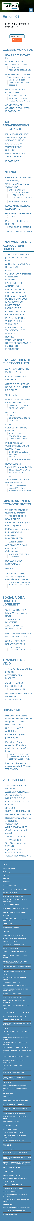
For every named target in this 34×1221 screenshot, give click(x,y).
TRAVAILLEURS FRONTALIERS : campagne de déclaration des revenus (19, 436)
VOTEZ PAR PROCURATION (20, 459)
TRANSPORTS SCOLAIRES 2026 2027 (18, 670)
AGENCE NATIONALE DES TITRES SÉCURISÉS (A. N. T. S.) (20, 584)
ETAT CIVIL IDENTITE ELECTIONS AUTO (18, 361)
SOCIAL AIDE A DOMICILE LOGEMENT (13, 601)
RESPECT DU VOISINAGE (18, 814)
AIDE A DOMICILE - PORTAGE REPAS (14, 627)
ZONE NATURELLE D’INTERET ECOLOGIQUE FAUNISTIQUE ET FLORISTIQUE (18, 344)
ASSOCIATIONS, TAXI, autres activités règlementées (16, 547)
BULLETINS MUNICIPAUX (17, 74)
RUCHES (9, 336)
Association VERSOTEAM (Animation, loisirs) (17, 793)
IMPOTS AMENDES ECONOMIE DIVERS (17, 502)
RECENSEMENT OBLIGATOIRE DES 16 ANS (18, 465)
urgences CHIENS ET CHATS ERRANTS (15, 851)
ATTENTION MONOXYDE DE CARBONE (17, 265)
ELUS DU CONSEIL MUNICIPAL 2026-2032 (16, 63)
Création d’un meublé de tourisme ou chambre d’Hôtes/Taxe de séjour (16, 512)
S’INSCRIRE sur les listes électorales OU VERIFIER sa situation (20, 454)
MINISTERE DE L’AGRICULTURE (13, 307)
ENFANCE (10, 172)
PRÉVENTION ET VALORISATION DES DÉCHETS (15, 330)
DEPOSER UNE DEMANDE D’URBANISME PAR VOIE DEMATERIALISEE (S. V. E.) (19, 756)
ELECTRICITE (12, 161)
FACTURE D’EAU (13, 143)
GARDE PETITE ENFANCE (18, 213)
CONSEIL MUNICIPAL (18, 50)
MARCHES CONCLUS (17, 95)
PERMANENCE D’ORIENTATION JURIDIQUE (20, 648)
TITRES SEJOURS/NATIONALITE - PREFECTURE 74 (18, 479)
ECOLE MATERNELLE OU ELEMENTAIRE (17, 207)
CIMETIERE (11, 394)
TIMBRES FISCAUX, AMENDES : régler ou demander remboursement (17, 576)
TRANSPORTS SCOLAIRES (18, 231)
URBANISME (12, 710)
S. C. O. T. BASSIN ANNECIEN (14, 729)
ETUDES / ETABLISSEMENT (20, 227)
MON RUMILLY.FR (14, 538)
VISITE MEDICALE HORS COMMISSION (19, 555)
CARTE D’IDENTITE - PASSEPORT (15, 378)
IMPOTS (9, 568)
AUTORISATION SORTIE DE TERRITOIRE (17, 370)
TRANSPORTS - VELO (14, 661)
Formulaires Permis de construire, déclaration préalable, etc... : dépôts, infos (16, 746)
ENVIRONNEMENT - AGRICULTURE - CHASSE (17, 245)
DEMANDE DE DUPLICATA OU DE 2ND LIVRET (19, 406)
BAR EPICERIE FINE (15, 798)
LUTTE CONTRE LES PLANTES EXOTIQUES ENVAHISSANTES (16, 298)
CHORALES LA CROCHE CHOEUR (17, 803)
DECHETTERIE (12, 519)
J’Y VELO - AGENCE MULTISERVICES (15, 684)
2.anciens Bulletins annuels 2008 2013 (19, 83)
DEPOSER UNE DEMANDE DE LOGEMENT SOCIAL (18, 635)
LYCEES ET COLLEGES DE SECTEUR (18, 222)
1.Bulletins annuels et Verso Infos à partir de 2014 (19, 78)
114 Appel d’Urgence (14, 541)
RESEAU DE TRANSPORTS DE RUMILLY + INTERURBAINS (18, 696)
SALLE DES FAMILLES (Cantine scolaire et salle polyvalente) (16, 830)
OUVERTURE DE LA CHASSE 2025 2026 (15, 313)
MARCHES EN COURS (18, 98)
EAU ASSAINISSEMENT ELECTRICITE (16, 125)
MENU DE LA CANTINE (18, 201)
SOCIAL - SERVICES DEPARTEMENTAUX (15, 642)
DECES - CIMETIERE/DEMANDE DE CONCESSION (19, 417)
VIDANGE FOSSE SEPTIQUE (13, 148)
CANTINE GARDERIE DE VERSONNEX (17, 185)
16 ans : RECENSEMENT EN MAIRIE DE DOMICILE (20, 471)
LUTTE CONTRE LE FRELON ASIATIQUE (15, 291)
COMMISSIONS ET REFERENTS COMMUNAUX (20, 68)
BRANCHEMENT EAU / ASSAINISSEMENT (16, 155)
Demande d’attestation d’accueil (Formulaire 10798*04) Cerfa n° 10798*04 (20, 487)
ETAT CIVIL (10, 412)
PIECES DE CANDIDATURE (19, 101)
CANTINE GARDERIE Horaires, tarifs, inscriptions (19, 191)
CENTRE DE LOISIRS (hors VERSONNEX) (18, 179)
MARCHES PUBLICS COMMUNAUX (15, 91)
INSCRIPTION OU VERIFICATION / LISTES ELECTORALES (17, 445)
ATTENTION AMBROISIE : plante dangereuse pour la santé (18, 257)
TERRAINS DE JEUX (15, 836)
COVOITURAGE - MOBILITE (13, 677)
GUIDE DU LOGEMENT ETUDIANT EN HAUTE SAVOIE (16, 612)
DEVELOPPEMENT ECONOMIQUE (14, 562)
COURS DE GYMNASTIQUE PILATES (17, 809)
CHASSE (9, 270)
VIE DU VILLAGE (14, 780)
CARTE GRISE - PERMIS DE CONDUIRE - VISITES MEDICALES (17, 387)
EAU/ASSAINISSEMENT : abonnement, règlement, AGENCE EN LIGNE (17, 137)
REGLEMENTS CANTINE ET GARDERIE (22, 196)
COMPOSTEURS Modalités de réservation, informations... (18, 276)
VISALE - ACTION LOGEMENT (13, 621)
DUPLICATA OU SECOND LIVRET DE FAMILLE (17, 401)
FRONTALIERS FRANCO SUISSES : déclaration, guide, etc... (17, 427)
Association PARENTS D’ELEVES (15, 787)
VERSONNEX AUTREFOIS (18, 855)
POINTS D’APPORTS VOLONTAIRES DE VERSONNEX (15, 320)
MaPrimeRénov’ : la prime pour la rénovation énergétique (17, 531)
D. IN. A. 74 (13, 216)
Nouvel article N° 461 (17, 689)
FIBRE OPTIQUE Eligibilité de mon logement (17, 524)
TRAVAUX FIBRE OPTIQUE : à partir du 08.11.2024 (15, 842)
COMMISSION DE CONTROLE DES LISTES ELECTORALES (17, 108)
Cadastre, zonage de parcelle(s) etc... (14, 736)
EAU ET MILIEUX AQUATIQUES (13, 284)
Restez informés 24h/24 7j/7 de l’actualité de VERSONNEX (18, 820)
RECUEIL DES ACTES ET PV (17, 57)
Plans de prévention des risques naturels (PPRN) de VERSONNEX (18, 766)
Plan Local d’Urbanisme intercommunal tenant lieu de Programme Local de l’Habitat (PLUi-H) (18, 720)
